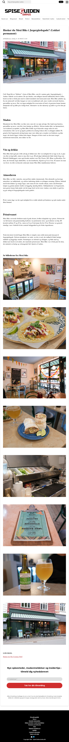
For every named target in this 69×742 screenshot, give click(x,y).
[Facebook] (34, 737)
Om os (34, 719)
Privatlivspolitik (34, 717)
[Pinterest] (37, 737)
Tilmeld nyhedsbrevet (34, 728)
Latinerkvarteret (60, 19)
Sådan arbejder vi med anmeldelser (34, 723)
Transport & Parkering (34, 725)
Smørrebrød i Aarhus (48, 19)
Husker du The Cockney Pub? (13, 657)
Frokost (27, 19)
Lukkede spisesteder (34, 732)
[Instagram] (35, 737)
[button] (67, 2)
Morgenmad (13, 19)
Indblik (35, 730)
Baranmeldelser (36, 19)
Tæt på (61, 2)
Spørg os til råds (34, 734)
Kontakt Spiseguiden (34, 721)
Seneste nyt (4, 19)
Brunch (21, 19)
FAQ (34, 726)
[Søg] (4, 1)
